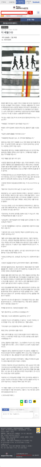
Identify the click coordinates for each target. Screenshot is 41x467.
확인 (36, 415)
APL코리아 (19, 16)
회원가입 (12, 2)
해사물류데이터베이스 (10, 23)
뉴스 (10, 20)
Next (28, 16)
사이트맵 (27, 428)
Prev (27, 16)
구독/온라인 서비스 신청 (21, 2)
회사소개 (3, 428)
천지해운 (8, 16)
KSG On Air (29, 2)
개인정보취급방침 (18, 428)
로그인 (4, 2)
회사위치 (9, 428)
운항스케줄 (30, 20)
